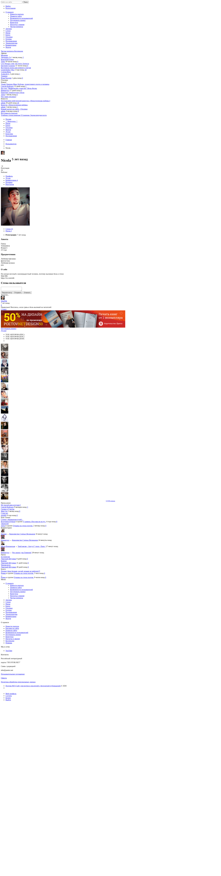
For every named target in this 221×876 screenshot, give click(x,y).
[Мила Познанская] (4, 389)
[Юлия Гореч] (4, 499)
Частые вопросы (7, 51)
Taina (3, 61)
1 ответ (4, 309)
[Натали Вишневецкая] (4, 444)
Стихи (9, 229)
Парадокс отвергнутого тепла (12, 93)
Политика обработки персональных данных (18, 682)
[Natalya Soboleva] (4, 350)
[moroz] (4, 468)
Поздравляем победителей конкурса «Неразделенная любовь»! (25, 101)
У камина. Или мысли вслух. (34, 522)
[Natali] (4, 491)
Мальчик (4, 55)
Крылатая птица (7, 59)
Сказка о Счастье (7, 509)
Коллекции (18, 51)
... (1, 575)
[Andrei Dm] (4, 413)
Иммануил (5, 90)
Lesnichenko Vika (7, 70)
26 (18, 103)
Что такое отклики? (8, 97)
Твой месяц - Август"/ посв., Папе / (32, 546)
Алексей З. (5, 74)
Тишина (4, 76)
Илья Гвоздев (6, 78)
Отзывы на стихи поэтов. (23, 526)
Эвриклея (5, 524)
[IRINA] (4, 460)
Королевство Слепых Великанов (22, 534)
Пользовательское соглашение (13, 674)
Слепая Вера (6, 72)
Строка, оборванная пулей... (12, 519)
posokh (3, 515)
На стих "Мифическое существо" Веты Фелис (19, 88)
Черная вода (5, 565)
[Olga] (4, 452)
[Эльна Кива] (4, 397)
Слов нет (4, 513)
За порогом (5, 557)
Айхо (3, 95)
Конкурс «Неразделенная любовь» (14, 105)
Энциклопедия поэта (38, 115)
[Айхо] (4, 428)
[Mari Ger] (4, 382)
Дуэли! (3, 331)
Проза (9, 231)
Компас (4, 561)
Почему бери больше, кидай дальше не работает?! (20, 571)
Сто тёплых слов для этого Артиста (15, 64)
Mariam (4, 534)
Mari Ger (4, 511)
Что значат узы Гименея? (22, 553)
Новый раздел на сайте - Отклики (14, 109)
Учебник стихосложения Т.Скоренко (15, 115)
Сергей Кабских (7, 86)
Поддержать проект (8, 329)
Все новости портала (9, 113)
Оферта (4, 678)
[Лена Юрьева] (4, 421)
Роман (3, 573)
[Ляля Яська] (4, 366)
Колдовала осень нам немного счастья (16, 68)
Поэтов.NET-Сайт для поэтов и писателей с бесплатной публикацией (33, 686)
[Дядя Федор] (4, 475)
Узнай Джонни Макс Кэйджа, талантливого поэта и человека (25, 84)
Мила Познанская (8, 546)
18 (25, 70)
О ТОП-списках (110, 501)
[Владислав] (4, 483)
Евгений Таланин (8, 66)
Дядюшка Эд (6, 57)
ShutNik (4, 301)
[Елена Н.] (4, 436)
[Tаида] (4, 374)
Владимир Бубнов (8, 522)
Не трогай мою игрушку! (11, 505)
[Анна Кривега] (4, 405)
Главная (9, 140)
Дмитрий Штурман (8, 559)
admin (3, 103)
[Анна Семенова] (4, 358)
